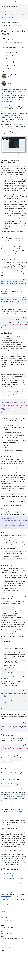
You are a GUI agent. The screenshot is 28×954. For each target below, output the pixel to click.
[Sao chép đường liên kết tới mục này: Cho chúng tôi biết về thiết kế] (22, 829)
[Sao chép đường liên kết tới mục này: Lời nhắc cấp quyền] (15, 333)
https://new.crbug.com (7, 860)
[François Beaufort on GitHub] (8, 77)
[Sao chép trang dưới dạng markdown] (17, 34)
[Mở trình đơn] (2, 2)
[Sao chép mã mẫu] (25, 280)
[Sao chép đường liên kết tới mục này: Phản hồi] (9, 816)
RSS (2, 941)
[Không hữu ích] (24, 28)
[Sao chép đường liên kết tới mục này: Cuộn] (6, 371)
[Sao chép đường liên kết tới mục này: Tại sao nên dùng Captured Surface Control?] (16, 162)
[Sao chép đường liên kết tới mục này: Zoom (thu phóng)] (14, 456)
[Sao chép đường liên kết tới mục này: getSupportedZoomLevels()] (18, 468)
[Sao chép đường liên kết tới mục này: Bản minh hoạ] (13, 805)
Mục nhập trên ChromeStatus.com (13, 878)
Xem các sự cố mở (5, 914)
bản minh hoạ (18, 811)
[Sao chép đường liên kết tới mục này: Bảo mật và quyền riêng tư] (23, 780)
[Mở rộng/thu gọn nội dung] (13, 39)
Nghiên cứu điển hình (6, 922)
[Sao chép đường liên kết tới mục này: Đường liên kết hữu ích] (20, 869)
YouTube (3, 936)
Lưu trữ (2, 925)
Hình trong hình (15, 185)
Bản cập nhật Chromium (6, 920)
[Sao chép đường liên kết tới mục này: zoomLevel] (8, 533)
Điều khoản (3, 947)
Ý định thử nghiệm (9, 876)
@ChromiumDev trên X (6, 934)
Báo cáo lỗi (3, 911)
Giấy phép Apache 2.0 (6, 896)
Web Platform (12, 6)
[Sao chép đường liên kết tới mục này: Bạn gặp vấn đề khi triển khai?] (22, 851)
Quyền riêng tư (11, 947)
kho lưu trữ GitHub (14, 844)
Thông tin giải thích (9, 873)
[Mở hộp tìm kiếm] (15, 2)
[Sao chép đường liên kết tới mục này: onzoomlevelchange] (13, 565)
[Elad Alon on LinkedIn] (10, 84)
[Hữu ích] (24, 25)
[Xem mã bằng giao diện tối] (23, 280)
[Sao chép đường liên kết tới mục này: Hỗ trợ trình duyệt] (17, 769)
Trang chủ (3, 22)
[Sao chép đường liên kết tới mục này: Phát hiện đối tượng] (15, 735)
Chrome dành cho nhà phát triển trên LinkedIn (12, 938)
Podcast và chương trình (7, 927)
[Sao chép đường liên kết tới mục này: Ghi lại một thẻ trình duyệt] (20, 259)
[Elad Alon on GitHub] (8, 84)
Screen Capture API (20, 91)
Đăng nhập (23, 1)
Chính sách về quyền (6, 784)
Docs (3, 6)
